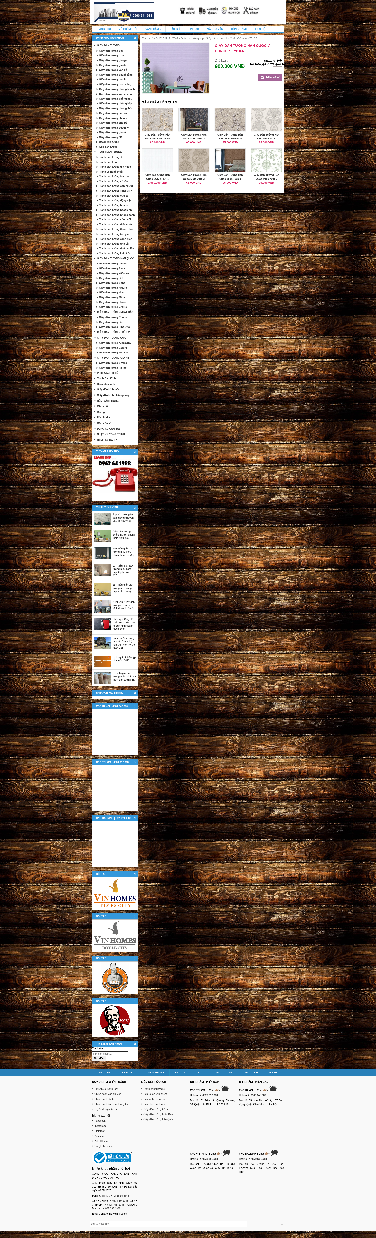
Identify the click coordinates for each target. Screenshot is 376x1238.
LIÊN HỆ (260, 29)
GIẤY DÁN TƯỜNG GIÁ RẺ (113, 357)
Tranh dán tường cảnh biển (115, 238)
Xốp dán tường (108, 146)
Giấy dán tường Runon (113, 317)
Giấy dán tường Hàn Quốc (158, 1119)
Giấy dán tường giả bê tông (116, 74)
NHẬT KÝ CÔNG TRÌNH (111, 434)
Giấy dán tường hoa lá (112, 79)
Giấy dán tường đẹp (192, 38)
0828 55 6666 (121, 1195)
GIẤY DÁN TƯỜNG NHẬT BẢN (115, 312)
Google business (103, 1146)
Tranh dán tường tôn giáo (114, 234)
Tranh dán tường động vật (115, 200)
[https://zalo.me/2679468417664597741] (115, 478)
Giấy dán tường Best (111, 322)
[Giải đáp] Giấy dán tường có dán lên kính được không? (124, 605)
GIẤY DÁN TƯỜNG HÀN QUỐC (115, 258)
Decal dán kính (106, 384)
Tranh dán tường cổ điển (114, 181)
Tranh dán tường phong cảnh (117, 214)
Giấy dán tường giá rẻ (112, 132)
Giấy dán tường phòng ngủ (115, 98)
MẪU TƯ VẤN (215, 29)
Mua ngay (272, 77)
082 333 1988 (112, 1208)
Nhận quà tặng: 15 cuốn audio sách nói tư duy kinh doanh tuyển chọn (124, 624)
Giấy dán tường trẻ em (156, 1109)
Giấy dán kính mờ (108, 389)
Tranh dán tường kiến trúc (115, 253)
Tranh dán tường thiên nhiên (116, 248)
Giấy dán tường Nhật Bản (158, 1114)
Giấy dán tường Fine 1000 (114, 326)
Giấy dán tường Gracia (113, 306)
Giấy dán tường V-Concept (115, 273)
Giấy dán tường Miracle (113, 352)
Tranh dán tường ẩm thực (114, 176)
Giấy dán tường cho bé (113, 122)
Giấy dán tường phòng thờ (115, 108)
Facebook (100, 1120)
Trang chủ (147, 38)
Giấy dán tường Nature (113, 287)
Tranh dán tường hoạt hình (115, 210)
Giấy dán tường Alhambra (115, 342)
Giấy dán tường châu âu (113, 118)
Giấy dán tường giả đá (112, 65)
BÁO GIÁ (175, 29)
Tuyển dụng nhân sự (106, 1109)
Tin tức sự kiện (107, 507)
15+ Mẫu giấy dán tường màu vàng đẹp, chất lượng (123, 588)
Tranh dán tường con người (116, 185)
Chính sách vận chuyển (107, 1093)
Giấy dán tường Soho (112, 282)
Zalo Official (101, 1141)
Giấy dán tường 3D (110, 137)
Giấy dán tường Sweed (113, 362)
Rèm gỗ (101, 412)
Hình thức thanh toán (106, 1088)
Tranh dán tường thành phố (116, 229)
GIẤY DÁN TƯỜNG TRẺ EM (113, 332)
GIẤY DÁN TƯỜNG (167, 38)
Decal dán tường (109, 141)
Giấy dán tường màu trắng (115, 84)
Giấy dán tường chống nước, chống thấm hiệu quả (124, 534)
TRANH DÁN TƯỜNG (109, 151)
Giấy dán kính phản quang (113, 395)
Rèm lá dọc (104, 417)
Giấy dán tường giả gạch (114, 60)
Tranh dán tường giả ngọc (115, 166)
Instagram (100, 1125)
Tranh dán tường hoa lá (113, 205)
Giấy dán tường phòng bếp (115, 103)
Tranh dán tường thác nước (116, 224)
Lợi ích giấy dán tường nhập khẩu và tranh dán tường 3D (124, 676)
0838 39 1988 (120, 1200)
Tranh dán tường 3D (111, 157)
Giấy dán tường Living (113, 263)
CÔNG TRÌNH (239, 29)
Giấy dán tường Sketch (113, 268)
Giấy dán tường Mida (112, 297)
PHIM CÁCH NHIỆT (108, 372)
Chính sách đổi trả (104, 1099)
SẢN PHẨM (152, 29)
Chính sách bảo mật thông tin (111, 1104)
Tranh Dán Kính (106, 378)
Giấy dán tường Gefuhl (113, 347)
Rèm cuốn (103, 406)
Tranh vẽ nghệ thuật (111, 171)
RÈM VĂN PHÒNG (108, 400)
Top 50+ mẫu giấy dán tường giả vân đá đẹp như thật (123, 517)
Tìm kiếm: (98, 1048)
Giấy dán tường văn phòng (115, 94)
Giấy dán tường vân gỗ (113, 69)
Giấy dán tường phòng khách (117, 89)
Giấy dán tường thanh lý (114, 127)
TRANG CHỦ (103, 29)
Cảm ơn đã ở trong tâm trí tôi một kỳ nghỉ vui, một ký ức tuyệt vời (124, 643)
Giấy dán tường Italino (113, 367)
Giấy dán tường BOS (111, 278)
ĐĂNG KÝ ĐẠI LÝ (107, 440)
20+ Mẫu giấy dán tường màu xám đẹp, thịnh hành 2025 (123, 570)
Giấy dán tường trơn (111, 55)
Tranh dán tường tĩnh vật (114, 243)
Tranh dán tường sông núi (115, 219)
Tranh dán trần (108, 162)
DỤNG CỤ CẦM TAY (108, 428)
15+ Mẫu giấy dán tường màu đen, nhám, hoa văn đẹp (123, 552)
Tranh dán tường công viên (115, 190)
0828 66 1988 (115, 1204)
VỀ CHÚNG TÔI (128, 29)
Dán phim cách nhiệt (155, 1104)
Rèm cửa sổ (104, 423)
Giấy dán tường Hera (111, 292)
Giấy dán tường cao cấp (113, 113)
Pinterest (99, 1130)
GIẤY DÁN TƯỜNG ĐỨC (111, 337)
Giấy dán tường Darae (112, 302)
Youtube (99, 1136)
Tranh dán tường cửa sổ (113, 195)
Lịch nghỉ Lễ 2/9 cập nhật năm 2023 (124, 659)
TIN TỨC (193, 29)
